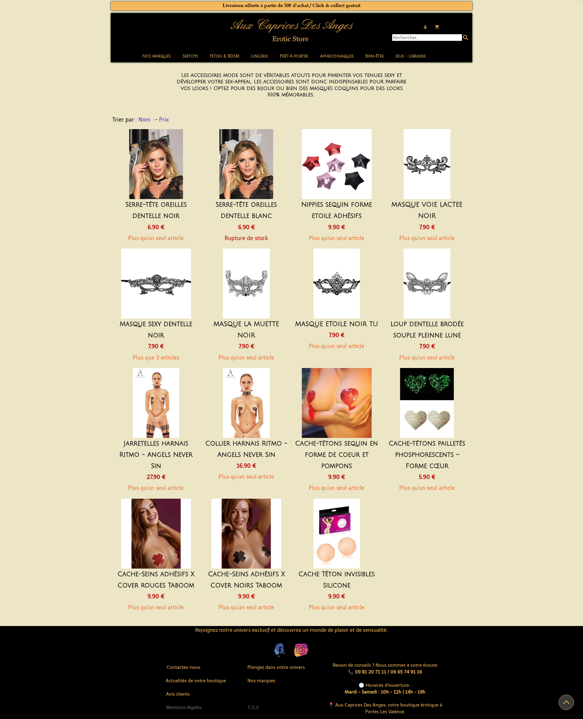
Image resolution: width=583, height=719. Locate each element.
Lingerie (259, 56)
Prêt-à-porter (294, 56)
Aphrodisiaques (336, 56)
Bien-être (374, 56)
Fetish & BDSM (224, 56)
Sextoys (190, 56)
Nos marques (156, 56)
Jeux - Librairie (411, 56)
